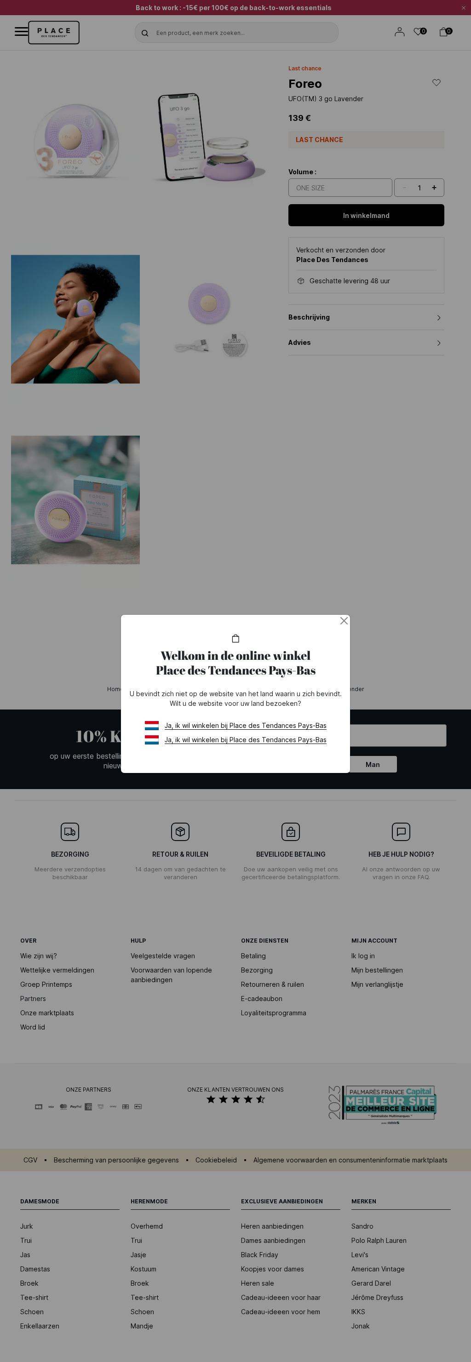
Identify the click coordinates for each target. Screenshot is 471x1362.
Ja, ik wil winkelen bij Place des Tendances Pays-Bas (246, 725)
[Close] (344, 620)
